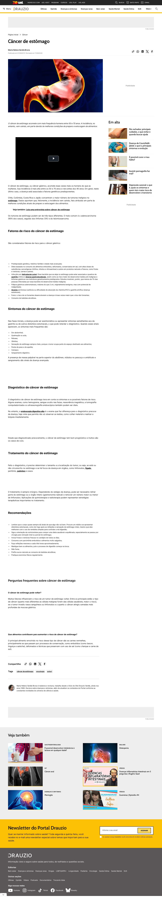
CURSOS (64, 2)
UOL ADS (82, 2)
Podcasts (34, 880)
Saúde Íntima (129, 9)
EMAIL (147, 2)
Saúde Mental (114, 9)
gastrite (14, 277)
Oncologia (93, 871)
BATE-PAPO (134, 2)
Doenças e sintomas (69, 9)
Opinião (54, 9)
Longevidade (73, 871)
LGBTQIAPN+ (61, 871)
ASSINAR (144, 831)
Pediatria (84, 871)
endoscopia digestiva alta (32, 411)
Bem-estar (100, 9)
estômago (12, 200)
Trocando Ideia (59, 880)
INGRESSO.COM (34, 2)
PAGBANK (55, 2)
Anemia (14, 290)
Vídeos (26, 880)
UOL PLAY (73, 2)
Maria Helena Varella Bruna (19, 50)
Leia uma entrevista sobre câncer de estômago (48, 209)
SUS (139, 9)
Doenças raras (87, 9)
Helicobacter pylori (29, 274)
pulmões (21, 471)
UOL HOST (45, 2)
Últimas (44, 9)
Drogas (51, 871)
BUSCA (121, 2)
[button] (133, 51)
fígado (88, 468)
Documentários (45, 880)
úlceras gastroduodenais (36, 277)
